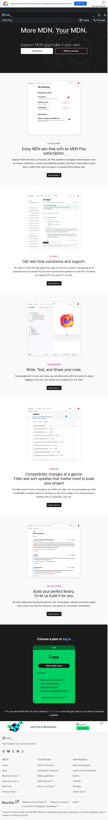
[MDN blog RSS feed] (22, 751)
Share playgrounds (49, 687)
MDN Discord (44, 781)
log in (67, 639)
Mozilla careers (9, 775)
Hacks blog (78, 791)
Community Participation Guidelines (39, 806)
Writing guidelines (45, 775)
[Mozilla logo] (10, 802)
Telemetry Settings (58, 802)
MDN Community (45, 765)
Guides (76, 775)
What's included (71, 51)
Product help (8, 791)
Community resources (47, 770)
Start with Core (54, 665)
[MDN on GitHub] (3, 751)
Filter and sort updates (51, 679)
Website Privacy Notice (33, 802)
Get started (37, 51)
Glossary (77, 786)
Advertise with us (10, 781)
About (5, 765)
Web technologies (81, 765)
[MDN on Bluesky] (8, 751)
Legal (74, 802)
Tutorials (77, 781)
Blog (4, 770)
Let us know (55, 711)
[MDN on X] (13, 751)
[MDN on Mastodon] (17, 751)
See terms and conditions (53, 697)
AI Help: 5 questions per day (54, 690)
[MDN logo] (7, 738)
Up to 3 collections (49, 683)
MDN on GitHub (45, 786)
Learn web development (84, 770)
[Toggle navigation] (105, 15)
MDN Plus (7, 786)
